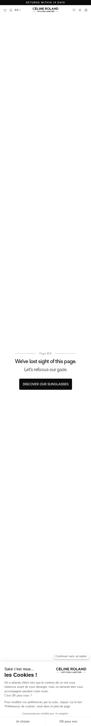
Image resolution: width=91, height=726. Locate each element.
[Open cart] (86, 10)
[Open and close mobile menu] (5, 10)
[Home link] (45, 9)
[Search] (11, 10)
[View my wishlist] (74, 10)
